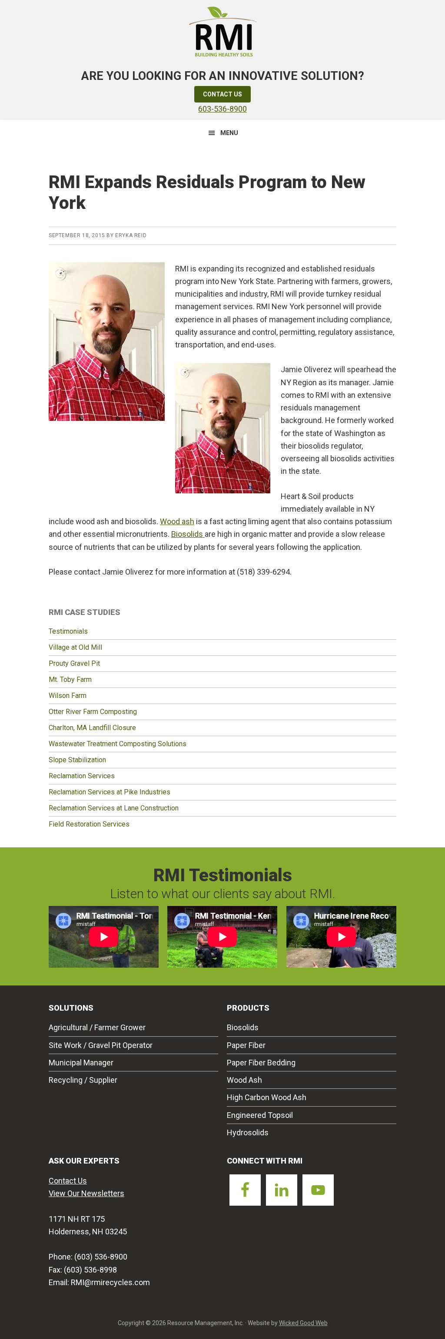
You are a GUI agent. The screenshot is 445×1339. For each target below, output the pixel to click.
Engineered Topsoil (260, 1115)
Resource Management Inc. (222, 30)
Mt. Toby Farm (70, 679)
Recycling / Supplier (83, 1079)
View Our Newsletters (86, 1193)
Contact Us (222, 94)
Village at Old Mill (75, 647)
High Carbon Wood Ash (266, 1097)
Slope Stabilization (77, 760)
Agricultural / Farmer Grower (97, 1027)
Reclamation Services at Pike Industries (109, 792)
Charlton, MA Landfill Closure (92, 728)
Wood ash (177, 521)
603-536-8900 (222, 108)
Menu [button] (229, 132)
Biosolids (188, 534)
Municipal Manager (81, 1062)
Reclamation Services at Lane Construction (114, 808)
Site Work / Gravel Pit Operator (101, 1045)
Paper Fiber (246, 1045)
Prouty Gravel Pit (74, 663)
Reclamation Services (82, 776)
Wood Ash (244, 1079)
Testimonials (68, 631)
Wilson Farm (67, 695)
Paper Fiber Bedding (261, 1062)
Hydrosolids (248, 1132)
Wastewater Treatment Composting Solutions (117, 744)
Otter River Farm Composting (93, 712)
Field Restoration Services (89, 824)
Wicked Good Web (303, 1322)
